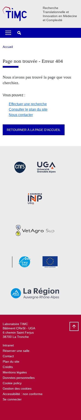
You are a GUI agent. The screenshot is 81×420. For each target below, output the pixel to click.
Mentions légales (15, 372)
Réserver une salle (16, 351)
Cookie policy (12, 383)
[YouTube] (6, 410)
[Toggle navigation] (8, 33)
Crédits (8, 367)
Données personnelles (19, 378)
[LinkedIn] (17, 410)
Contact (8, 356)
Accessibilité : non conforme (23, 394)
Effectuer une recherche (28, 104)
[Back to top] (74, 326)
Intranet (8, 345)
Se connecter (12, 399)
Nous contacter (21, 115)
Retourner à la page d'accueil (34, 130)
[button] (19, 33)
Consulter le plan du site (28, 109)
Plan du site (11, 361)
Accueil (8, 47)
